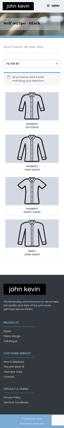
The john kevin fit (14, 366)
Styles (7, 331)
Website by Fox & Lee (32, 423)
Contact (9, 377)
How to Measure (14, 362)
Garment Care (13, 372)
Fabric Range (12, 336)
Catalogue (10, 341)
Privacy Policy (12, 397)
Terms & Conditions (16, 402)
